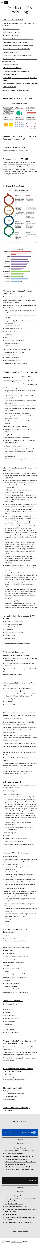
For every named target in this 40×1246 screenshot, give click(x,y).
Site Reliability (19, 150)
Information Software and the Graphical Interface (18, 45)
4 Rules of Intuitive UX (9, 87)
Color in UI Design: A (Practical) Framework (16, 90)
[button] (2, 2)
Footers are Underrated (10, 74)
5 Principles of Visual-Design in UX (13, 20)
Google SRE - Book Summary (11, 29)
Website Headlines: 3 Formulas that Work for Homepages (20, 83)
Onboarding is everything (10, 64)
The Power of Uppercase (10, 52)
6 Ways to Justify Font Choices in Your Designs (17, 55)
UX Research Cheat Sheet (10, 35)
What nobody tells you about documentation (16, 71)
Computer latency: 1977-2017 (12, 32)
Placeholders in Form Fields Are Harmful (15, 42)
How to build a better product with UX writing (16, 49)
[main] (20, 9)
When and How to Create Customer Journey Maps (18, 39)
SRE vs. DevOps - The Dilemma (12, 68)
